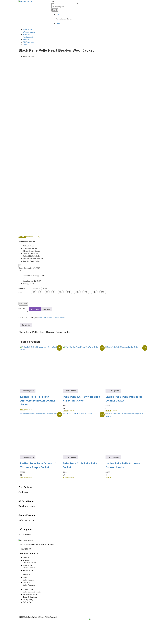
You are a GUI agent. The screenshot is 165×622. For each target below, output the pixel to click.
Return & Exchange (30, 594)
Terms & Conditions (30, 597)
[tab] (26, 325)
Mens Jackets (27, 29)
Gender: (22, 288)
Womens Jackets (29, 32)
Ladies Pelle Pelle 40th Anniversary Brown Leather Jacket (37, 400)
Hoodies (26, 39)
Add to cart (35, 309)
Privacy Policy (28, 600)
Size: (20, 292)
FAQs (25, 577)
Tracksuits (26, 34)
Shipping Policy (28, 589)
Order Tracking (28, 580)
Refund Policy (28, 602)
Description (26, 325)
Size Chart (23, 304)
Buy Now (46, 309)
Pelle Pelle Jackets (45, 318)
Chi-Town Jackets (29, 42)
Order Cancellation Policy (32, 592)
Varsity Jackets (28, 37)
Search (54, 10)
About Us (26, 575)
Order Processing (29, 585)
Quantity (22, 308)
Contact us (27, 582)
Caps (25, 45)
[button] (35, 288)
